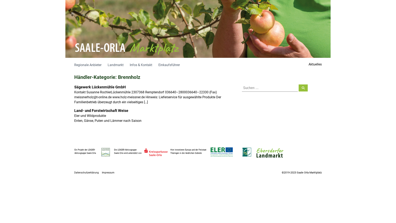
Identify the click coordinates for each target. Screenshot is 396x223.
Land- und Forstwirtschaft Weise (101, 110)
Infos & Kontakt (141, 65)
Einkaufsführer (169, 65)
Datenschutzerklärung (86, 172)
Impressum (108, 172)
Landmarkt (116, 65)
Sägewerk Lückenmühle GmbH (100, 87)
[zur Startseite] (198, 29)
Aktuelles (315, 64)
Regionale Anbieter (87, 65)
